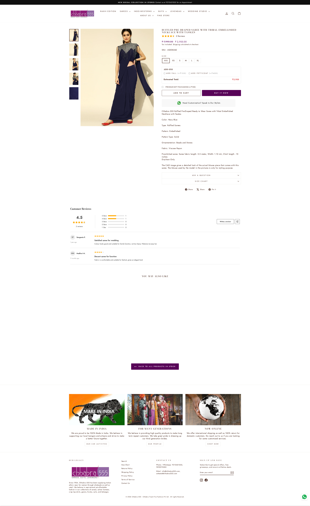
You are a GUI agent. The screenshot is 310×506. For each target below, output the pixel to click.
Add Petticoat (204, 73)
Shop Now (213, 444)
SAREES (124, 11)
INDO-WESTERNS (143, 11)
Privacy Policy (126, 476)
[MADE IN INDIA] (97, 409)
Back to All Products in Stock (157, 366)
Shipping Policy (127, 472)
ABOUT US (146, 15)
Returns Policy (126, 468)
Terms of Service (128, 479)
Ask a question (201, 175)
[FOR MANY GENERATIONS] (155, 409)
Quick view (89, 332)
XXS (166, 60)
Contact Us (125, 483)
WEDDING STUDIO (198, 11)
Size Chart (201, 181)
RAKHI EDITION (108, 11)
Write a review (225, 221)
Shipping (176, 44)
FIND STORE (163, 15)
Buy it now (221, 93)
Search (124, 461)
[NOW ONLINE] (213, 409)
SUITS (161, 11)
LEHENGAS (176, 11)
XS (173, 60)
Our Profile (155, 444)
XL (198, 60)
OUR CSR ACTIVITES (96, 444)
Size (164, 56)
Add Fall (176, 73)
